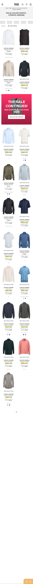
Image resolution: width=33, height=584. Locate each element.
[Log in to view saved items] (26, 4)
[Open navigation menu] (2, 4)
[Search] (22, 4)
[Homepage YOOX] (16, 4)
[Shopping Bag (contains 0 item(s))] (30, 4)
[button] (16, 412)
